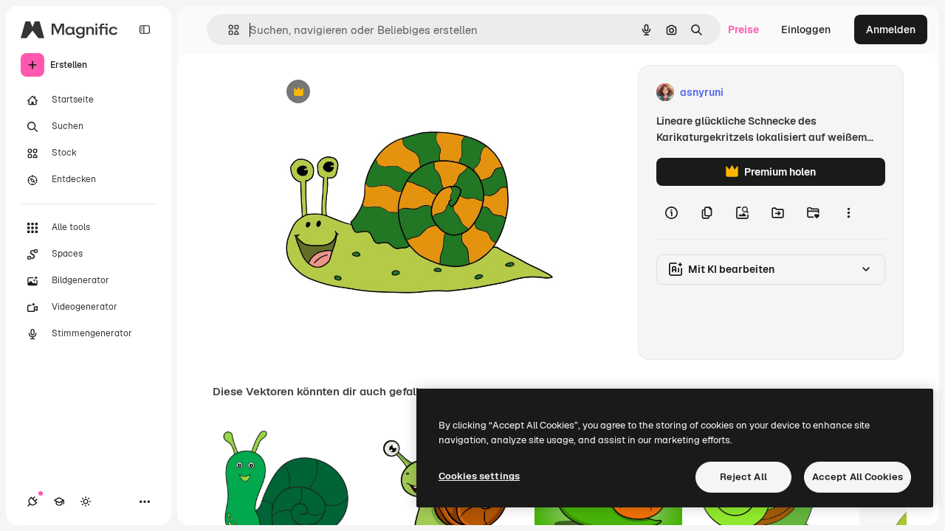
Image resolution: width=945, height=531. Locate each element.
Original (366, 93)
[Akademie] (59, 501)
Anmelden (890, 29)
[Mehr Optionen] (848, 212)
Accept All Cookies (857, 477)
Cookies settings (479, 476)
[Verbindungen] (32, 501)
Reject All (743, 477)
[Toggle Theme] (85, 501)
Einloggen (806, 29)
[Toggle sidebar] (145, 29)
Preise (743, 29)
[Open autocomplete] (227, 29)
